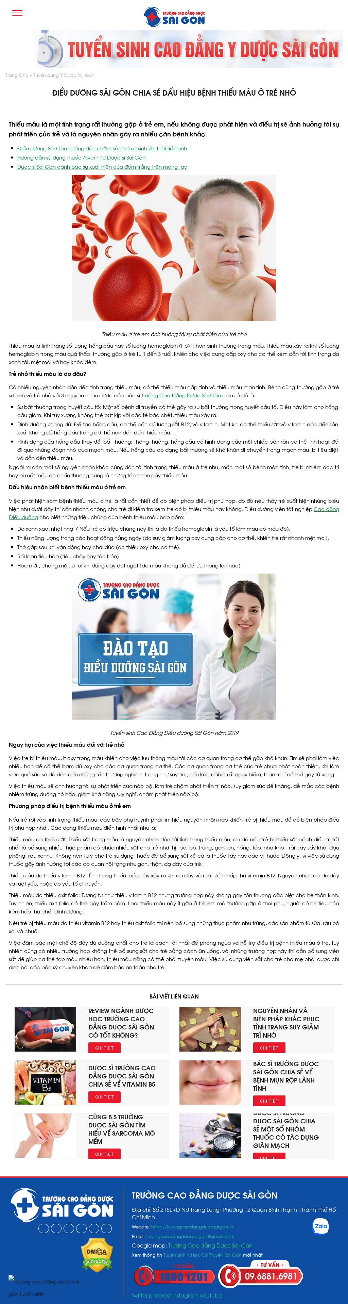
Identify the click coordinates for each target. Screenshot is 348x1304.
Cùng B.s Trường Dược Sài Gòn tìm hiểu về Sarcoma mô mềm (121, 1128)
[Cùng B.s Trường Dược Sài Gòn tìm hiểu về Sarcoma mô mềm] (45, 1155)
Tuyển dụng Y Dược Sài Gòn (63, 74)
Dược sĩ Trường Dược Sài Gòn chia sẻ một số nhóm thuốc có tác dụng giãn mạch (286, 1129)
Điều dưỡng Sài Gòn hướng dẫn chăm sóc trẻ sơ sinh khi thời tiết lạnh (102, 148)
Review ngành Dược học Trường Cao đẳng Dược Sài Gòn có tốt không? (121, 1022)
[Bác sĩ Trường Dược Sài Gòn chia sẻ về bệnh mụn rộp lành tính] (210, 1102)
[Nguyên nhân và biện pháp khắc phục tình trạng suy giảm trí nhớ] (210, 1049)
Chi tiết (104, 1048)
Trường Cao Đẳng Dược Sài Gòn (181, 395)
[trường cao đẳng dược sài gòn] (174, 17)
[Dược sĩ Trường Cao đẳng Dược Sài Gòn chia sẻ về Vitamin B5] (45, 1102)
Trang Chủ (16, 74)
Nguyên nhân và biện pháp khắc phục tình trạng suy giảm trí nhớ (286, 1022)
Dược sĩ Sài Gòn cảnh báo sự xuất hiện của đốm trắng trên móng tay (102, 166)
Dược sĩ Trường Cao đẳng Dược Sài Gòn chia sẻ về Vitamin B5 (122, 1075)
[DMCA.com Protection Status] (97, 1270)
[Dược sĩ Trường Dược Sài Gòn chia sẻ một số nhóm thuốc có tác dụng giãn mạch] (210, 1155)
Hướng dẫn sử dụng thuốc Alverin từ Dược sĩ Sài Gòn (81, 157)
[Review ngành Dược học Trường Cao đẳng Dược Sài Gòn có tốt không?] (45, 1049)
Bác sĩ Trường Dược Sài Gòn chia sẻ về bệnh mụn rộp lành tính (286, 1075)
